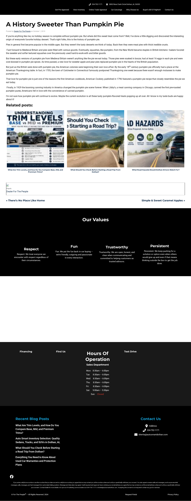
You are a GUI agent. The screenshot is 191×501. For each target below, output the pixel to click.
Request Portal (131, 494)
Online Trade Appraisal (98, 10)
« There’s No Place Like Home (25, 200)
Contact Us (169, 10)
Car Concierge (116, 10)
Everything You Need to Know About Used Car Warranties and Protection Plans (36, 461)
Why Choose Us (132, 10)
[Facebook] (11, 476)
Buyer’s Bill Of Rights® (152, 10)
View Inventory (79, 10)
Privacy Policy (173, 494)
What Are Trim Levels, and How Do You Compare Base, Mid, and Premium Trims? (37, 429)
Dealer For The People (22, 31)
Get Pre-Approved (62, 10)
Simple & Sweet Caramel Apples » (163, 200)
